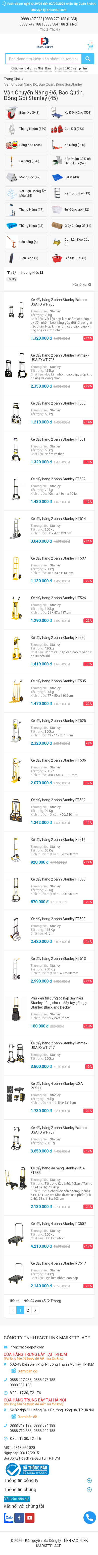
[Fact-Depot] (44, 42)
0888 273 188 (56, 19)
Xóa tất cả (79, 284)
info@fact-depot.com (27, 1347)
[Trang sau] (35, 1310)
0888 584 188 (54, 24)
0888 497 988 (32, 19)
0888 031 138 (20, 1385)
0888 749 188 (31, 24)
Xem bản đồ (27, 1371)
